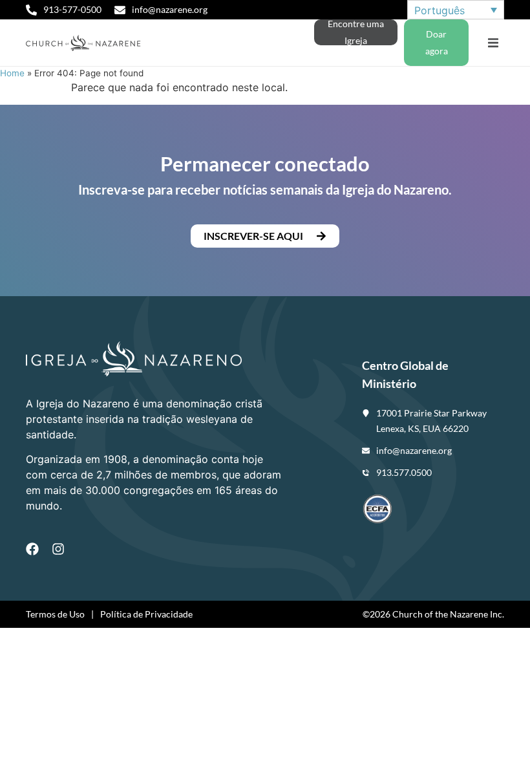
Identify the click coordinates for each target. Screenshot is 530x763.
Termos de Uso (55, 613)
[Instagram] (58, 549)
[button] (493, 43)
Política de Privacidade (146, 613)
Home (12, 73)
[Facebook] (32, 549)
